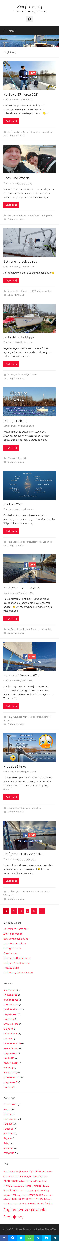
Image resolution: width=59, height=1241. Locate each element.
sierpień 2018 (10, 1082)
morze (7, 1185)
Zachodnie (47, 1199)
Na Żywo (11, 132)
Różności (36, 215)
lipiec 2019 (8, 1058)
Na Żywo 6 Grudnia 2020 (21, 675)
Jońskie (44, 1176)
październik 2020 (12, 1009)
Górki (5, 1176)
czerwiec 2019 (10, 1062)
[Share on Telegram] (38, 1238)
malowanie (23, 1181)
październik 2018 (12, 1077)
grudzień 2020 (10, 999)
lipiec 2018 (8, 1087)
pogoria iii (7, 1195)
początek (28, 1191)
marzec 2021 (10, 990)
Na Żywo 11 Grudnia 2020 (21, 588)
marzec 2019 (10, 1072)
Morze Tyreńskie (33, 1186)
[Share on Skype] (46, 1238)
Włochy (39, 1199)
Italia (26, 1176)
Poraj (24, 1195)
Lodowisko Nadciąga (18, 337)
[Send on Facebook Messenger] (12, 1238)
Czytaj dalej (11, 121)
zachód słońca (14, 1204)
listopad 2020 (10, 1004)
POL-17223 (17, 1195)
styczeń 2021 (10, 994)
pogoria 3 (44, 1191)
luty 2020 (8, 1038)
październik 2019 (12, 1043)
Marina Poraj (41, 1181)
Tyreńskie (16, 1199)
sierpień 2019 (10, 1053)
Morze (6, 1109)
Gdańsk (43, 1171)
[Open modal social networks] (55, 1238)
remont (46, 1195)
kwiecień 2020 (10, 1033)
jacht (31, 1176)
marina (31, 1181)
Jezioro (38, 1176)
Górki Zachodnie (15, 1176)
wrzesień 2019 (10, 1048)
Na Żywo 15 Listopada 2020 (23, 854)
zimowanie (24, 1204)
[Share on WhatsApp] (29, 1238)
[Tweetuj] (21, 1238)
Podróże (7, 1123)
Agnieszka (9, 1171)
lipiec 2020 (9, 1019)
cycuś (34, 1171)
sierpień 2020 (10, 1014)
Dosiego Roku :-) (15, 421)
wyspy (32, 1199)
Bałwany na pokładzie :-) (21, 261)
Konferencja (10, 1180)
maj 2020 (8, 1029)
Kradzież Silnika (14, 766)
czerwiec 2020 (11, 1024)
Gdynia (49, 1172)
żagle (48, 1203)
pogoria (35, 1191)
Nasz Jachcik (23, 132)
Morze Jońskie (18, 1186)
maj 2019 (8, 1067)
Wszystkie (47, 132)
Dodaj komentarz (15, 135)
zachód (6, 1204)
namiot (21, 1191)
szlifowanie (7, 1199)
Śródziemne (37, 1203)
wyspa (25, 1199)
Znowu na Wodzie (16, 178)
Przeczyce (36, 132)
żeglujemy (13, 1216)
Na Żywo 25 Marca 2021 (20, 94)
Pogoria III (8, 1128)
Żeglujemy (29, 6)
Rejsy (6, 1143)
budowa (25, 1172)
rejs (41, 1194)
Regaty (7, 1138)
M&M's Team (10, 1104)
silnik (51, 1195)
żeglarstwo (13, 1209)
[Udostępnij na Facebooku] (4, 1238)
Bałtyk (18, 1172)
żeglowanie (35, 1209)
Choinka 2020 (13, 504)
